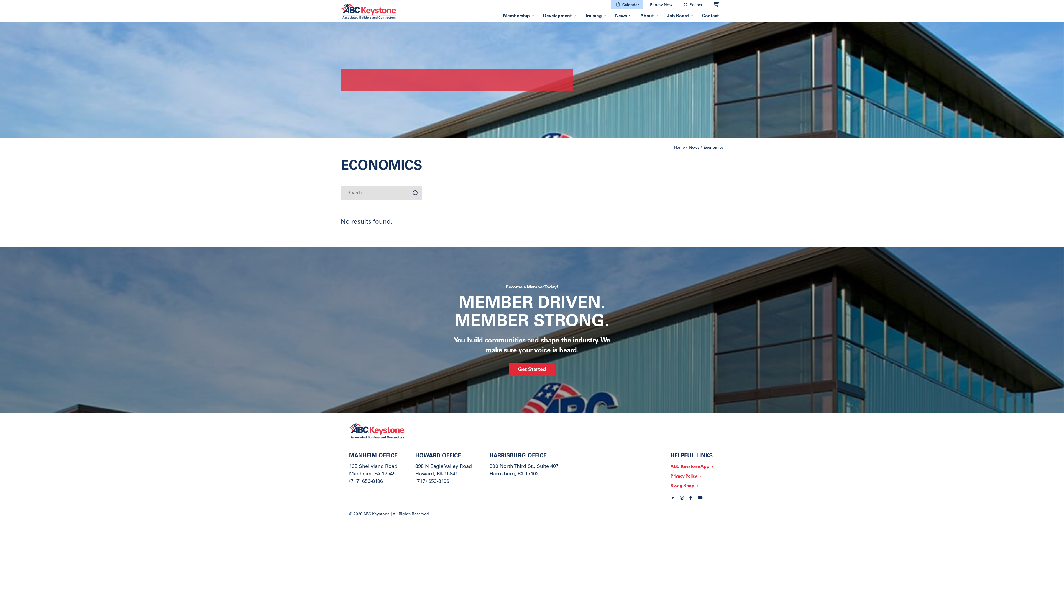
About (647, 16)
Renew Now (661, 5)
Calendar (630, 5)
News (621, 16)
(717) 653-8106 (366, 481)
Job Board (678, 16)
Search (696, 5)
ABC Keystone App (690, 467)
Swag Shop (682, 486)
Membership (516, 16)
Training (593, 16)
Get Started (532, 369)
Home (679, 148)
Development (557, 16)
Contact (710, 16)
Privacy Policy (684, 476)
